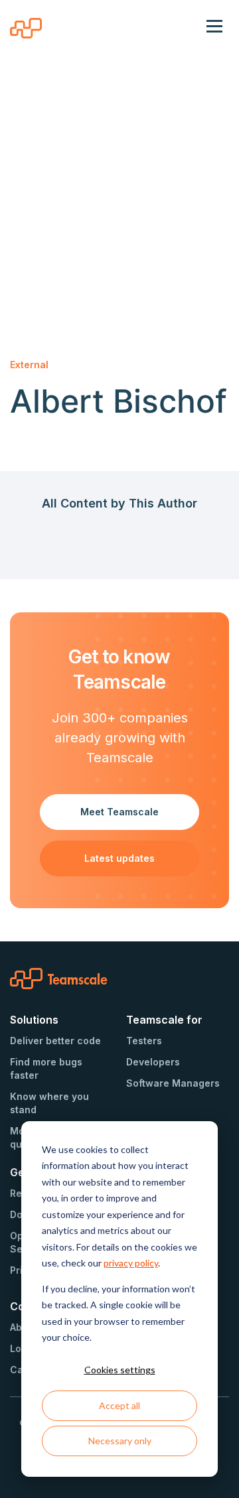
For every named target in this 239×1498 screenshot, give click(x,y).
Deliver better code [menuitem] (55, 1040)
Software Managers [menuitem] (173, 1083)
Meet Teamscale (119, 811)
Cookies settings (119, 1369)
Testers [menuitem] (144, 1040)
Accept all (119, 1405)
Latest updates (119, 858)
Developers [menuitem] (153, 1061)
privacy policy (131, 1262)
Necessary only (119, 1440)
